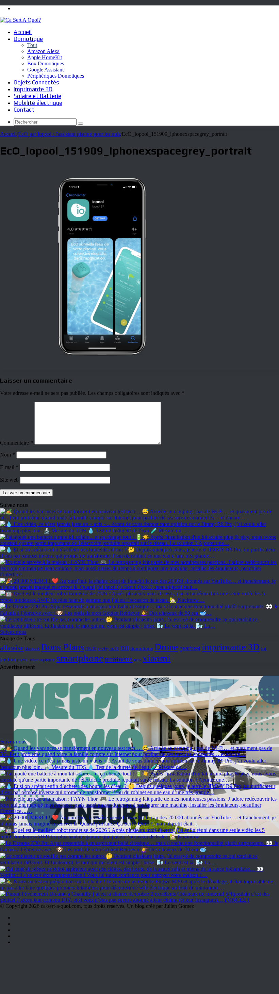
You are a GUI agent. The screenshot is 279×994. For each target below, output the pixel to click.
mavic (23, 659)
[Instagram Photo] (139, 517)
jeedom (8, 659)
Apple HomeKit (44, 57)
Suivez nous (13, 632)
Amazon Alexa (43, 51)
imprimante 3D (231, 647)
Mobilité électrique (38, 102)
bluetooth (32, 649)
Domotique (28, 38)
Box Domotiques (45, 63)
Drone (166, 647)
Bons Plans (62, 647)
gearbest (189, 648)
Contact (24, 109)
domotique (141, 648)
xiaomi (156, 658)
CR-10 (90, 649)
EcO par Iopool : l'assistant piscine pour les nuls (69, 134)
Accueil (23, 32)
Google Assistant (45, 70)
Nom (7, 455)
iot (263, 648)
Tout (32, 45)
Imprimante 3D (33, 89)
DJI (124, 648)
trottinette (118, 659)
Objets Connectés (36, 82)
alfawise (11, 648)
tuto (137, 659)
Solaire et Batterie (37, 96)
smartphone (79, 658)
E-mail (9, 467)
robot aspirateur (42, 660)
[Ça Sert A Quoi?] (20, 20)
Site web (9, 480)
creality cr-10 (108, 648)
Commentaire (16, 443)
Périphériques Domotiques (55, 76)
